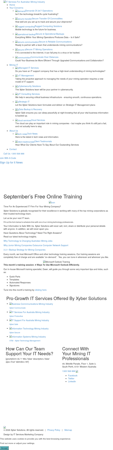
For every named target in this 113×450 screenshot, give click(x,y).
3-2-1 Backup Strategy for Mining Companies (24, 249)
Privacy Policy (53, 429)
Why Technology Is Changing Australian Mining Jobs (28, 240)
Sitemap (68, 429)
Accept (4, 448)
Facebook (72, 375)
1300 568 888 (68, 371)
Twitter (71, 378)
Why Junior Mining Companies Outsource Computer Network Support (36, 245)
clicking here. (41, 289)
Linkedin (72, 381)
